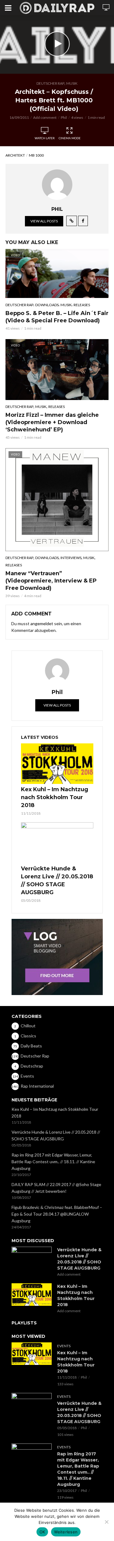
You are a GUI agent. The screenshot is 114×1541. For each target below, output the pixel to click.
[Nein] (106, 1522)
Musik (72, 83)
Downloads (47, 305)
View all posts (44, 221)
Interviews (70, 557)
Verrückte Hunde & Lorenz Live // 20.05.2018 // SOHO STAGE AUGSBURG (57, 880)
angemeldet (41, 623)
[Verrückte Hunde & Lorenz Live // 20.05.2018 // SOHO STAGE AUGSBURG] (57, 842)
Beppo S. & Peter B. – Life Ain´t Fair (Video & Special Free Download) (57, 317)
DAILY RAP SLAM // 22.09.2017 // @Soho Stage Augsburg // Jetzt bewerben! (56, 1188)
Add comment (45, 117)
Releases (82, 305)
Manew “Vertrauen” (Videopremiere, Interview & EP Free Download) (51, 580)
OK (42, 1531)
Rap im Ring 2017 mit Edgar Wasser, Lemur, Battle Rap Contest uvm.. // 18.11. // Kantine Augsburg (53, 1161)
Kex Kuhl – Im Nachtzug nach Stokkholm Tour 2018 (54, 797)
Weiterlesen (66, 1531)
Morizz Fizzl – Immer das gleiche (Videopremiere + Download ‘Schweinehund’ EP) (52, 422)
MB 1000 (36, 155)
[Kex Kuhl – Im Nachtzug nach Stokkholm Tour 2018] (57, 763)
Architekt (15, 155)
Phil (64, 117)
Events (64, 1346)
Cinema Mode (70, 138)
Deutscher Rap (50, 83)
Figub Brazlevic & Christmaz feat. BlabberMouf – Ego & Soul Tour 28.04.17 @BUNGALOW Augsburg (57, 1214)
